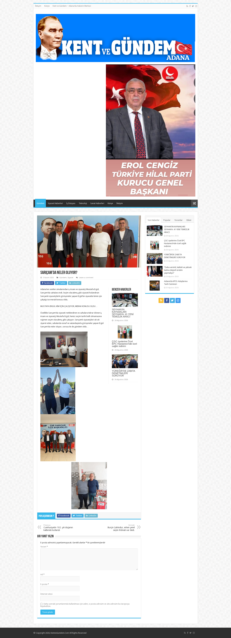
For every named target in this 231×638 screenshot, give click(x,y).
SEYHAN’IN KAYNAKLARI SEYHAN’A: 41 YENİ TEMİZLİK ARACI (123, 313)
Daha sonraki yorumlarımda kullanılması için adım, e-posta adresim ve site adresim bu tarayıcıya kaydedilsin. (84, 605)
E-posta (44, 584)
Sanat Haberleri (97, 203)
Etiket (189, 220)
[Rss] (187, 6)
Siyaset (70, 278)
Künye (47, 6)
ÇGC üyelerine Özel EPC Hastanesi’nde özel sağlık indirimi (124, 343)
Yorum (44, 546)
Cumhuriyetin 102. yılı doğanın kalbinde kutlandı (58, 527)
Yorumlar (178, 220)
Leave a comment (86, 278)
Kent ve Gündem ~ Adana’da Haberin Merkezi (72, 6)
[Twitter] (193, 6)
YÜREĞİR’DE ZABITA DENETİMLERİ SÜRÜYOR (123, 373)
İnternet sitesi (46, 594)
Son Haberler (154, 220)
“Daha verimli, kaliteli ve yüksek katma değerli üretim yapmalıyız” (178, 270)
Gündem (40, 203)
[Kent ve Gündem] (115, 37)
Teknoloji (83, 203)
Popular (166, 220)
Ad (42, 574)
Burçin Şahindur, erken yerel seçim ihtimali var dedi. (121, 527)
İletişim (38, 6)
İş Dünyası (70, 203)
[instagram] (196, 6)
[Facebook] (190, 6)
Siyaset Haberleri (55, 203)
